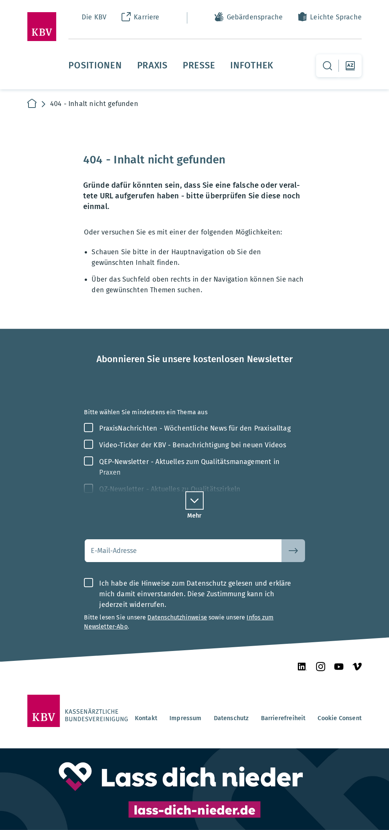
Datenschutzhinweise (177, 617)
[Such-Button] (293, 550)
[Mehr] (194, 500)
